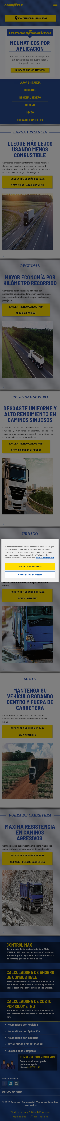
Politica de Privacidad (45, 558)
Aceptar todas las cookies (30, 566)
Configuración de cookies (30, 575)
